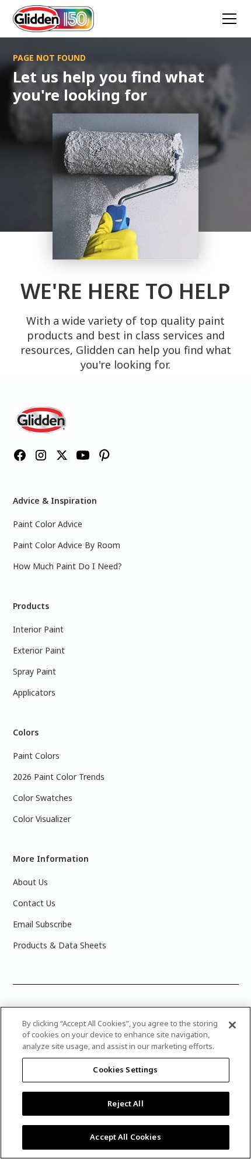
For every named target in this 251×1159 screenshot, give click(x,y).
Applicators (34, 692)
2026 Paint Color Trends (58, 776)
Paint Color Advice (47, 523)
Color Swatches (42, 797)
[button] (227, 19)
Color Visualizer (42, 818)
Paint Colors (36, 755)
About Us (30, 882)
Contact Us (34, 903)
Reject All (125, 1103)
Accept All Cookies (125, 1137)
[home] (54, 18)
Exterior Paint (39, 650)
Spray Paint (34, 671)
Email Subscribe (42, 924)
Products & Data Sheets (59, 945)
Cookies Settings (125, 1069)
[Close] (232, 1025)
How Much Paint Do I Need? (67, 566)
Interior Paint (38, 629)
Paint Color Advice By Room (66, 545)
